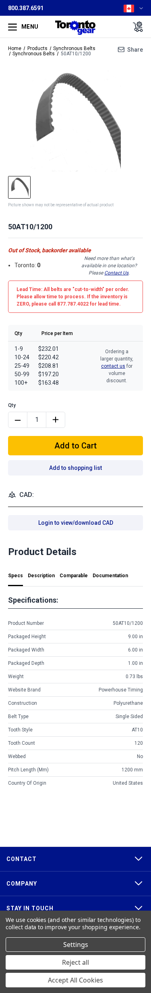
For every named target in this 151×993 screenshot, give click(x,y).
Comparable (74, 575)
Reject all (75, 962)
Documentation (110, 575)
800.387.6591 (25, 8)
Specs (15, 575)
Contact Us (116, 273)
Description (41, 575)
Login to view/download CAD (75, 523)
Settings (75, 944)
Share (135, 49)
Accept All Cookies (75, 980)
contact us (113, 366)
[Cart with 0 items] (135, 27)
